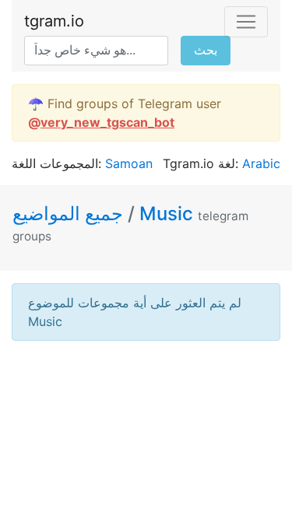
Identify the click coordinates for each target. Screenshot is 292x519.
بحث (205, 50)
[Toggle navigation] (246, 21)
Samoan (129, 163)
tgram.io (54, 21)
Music (166, 213)
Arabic (261, 163)
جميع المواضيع (70, 213)
